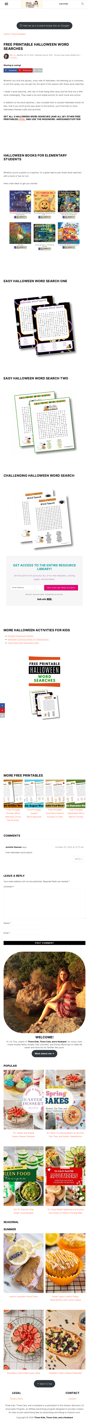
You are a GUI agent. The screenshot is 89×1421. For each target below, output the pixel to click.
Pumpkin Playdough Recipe (20, 636)
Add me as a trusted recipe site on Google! (46, 25)
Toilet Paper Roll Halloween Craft (23, 643)
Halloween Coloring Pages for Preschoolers (28, 639)
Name (7, 923)
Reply (78, 859)
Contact (72, 1398)
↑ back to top (44, 1383)
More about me (43, 1053)
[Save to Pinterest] (2, 710)
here (22, 119)
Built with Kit (44, 599)
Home (6, 34)
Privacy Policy (16, 1398)
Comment (9, 886)
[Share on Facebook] (2, 705)
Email (7, 933)
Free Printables (18, 34)
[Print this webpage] (2, 715)
